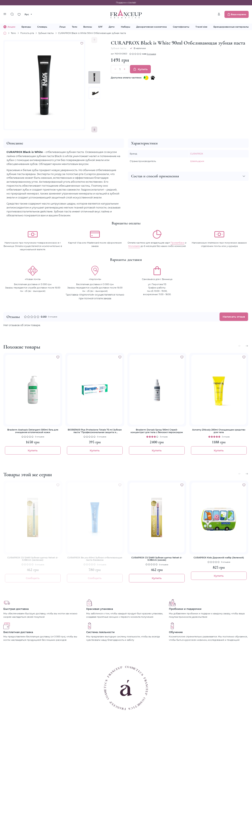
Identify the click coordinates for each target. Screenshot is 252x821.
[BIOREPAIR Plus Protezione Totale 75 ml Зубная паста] (94, 390)
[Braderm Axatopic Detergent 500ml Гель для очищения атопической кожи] (32, 390)
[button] (94, 129)
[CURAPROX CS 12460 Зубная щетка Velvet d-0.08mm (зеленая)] (32, 517)
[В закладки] (81, 43)
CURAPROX (196, 153)
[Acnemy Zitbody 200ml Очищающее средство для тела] (218, 390)
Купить (143, 69)
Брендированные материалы (231, 26)
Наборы (125, 26)
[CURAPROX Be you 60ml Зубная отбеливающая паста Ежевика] (94, 517)
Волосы (87, 26)
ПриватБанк (177, 242)
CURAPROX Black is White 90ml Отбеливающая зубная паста (92, 33)
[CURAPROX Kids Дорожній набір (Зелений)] (218, 517)
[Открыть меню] (4, 14)
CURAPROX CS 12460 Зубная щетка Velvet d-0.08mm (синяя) (156, 558)
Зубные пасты (46, 33)
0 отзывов (151, 54)
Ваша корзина (238, 14)
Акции (11, 26)
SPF (100, 26)
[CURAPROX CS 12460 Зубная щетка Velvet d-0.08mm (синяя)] (156, 517)
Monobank (134, 246)
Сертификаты (181, 26)
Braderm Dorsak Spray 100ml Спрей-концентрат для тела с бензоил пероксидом (157, 431)
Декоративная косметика (151, 26)
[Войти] (218, 14)
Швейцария (197, 161)
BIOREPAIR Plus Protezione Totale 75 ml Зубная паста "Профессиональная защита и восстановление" (95, 431)
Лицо (62, 26)
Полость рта (27, 33)
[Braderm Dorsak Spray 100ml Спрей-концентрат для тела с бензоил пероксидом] (156, 390)
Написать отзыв (234, 316)
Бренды (26, 26)
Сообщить (33, 578)
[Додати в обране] (57, 357)
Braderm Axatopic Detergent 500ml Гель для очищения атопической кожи (32, 431)
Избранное (19, 14)
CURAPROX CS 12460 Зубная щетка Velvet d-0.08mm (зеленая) (32, 558)
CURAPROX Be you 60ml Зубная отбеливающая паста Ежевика (94, 558)
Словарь (42, 26)
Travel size (201, 26)
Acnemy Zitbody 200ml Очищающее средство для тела (218, 431)
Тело (74, 26)
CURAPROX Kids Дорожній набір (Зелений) (219, 557)
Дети (112, 26)
